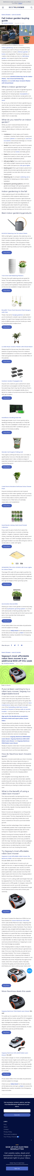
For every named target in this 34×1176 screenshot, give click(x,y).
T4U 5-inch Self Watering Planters (12, 275)
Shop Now (6, 252)
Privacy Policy (8, 1132)
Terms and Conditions (10, 1134)
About (5, 1127)
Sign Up (17, 1168)
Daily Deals (14, 630)
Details (20, 3)
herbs (4, 54)
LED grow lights (25, 165)
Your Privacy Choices (10, 1136)
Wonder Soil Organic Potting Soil (12, 452)
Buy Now (6, 911)
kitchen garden (23, 52)
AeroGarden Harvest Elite (10, 604)
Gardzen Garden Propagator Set (12, 381)
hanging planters (17, 315)
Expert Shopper (6, 14)
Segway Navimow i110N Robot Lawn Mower (15, 1011)
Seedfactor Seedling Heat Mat (11, 417)
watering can (24, 177)
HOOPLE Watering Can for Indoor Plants (14, 233)
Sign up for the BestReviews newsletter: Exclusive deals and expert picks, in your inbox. (15, 718)
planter (12, 138)
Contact (6, 1129)
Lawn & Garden (16, 14)
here (21, 632)
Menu (3, 7)
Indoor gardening (7, 47)
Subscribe (17, 1115)
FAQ (5, 1124)
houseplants (24, 94)
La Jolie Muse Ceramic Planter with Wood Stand (17, 346)
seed (3, 100)
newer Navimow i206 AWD (20, 920)
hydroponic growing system (16, 608)
